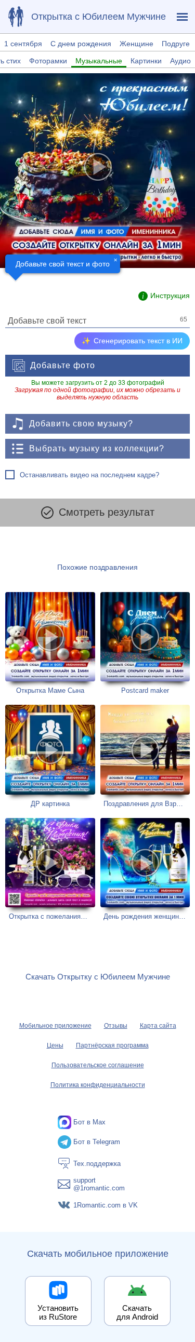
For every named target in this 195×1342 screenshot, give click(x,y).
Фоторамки (48, 61)
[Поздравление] (15, 16)
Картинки (146, 61)
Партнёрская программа (112, 1045)
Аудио (180, 61)
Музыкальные (98, 61)
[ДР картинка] (50, 756)
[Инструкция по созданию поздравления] (164, 296)
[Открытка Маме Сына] (50, 643)
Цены (55, 1045)
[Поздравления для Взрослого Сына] (145, 756)
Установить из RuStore (58, 1312)
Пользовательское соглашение (97, 1065)
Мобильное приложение (55, 1025)
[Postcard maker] (145, 643)
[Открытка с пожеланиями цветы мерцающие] (50, 869)
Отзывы (115, 1025)
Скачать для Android (137, 1312)
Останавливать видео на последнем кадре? (89, 475)
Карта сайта (158, 1025)
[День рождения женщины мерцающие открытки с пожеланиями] (145, 869)
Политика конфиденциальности (97, 1085)
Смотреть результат (106, 512)
